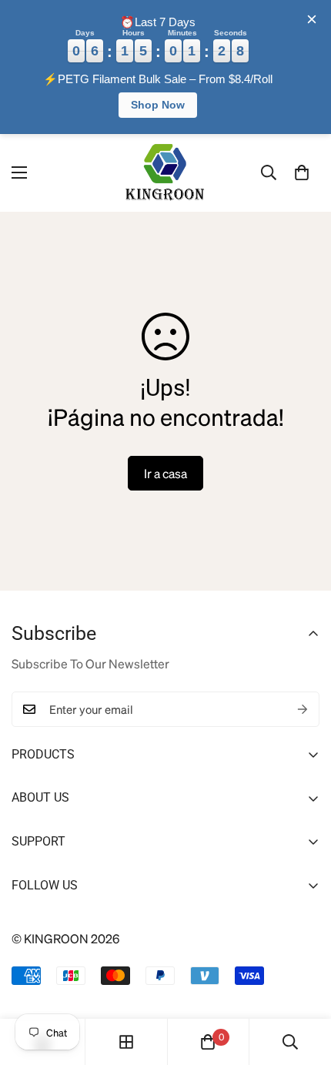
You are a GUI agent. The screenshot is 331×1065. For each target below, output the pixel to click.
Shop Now (158, 105)
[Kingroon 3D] (165, 173)
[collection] (126, 1042)
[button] (301, 172)
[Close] (311, 19)
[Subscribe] (302, 709)
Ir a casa (165, 473)
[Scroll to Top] (302, 983)
